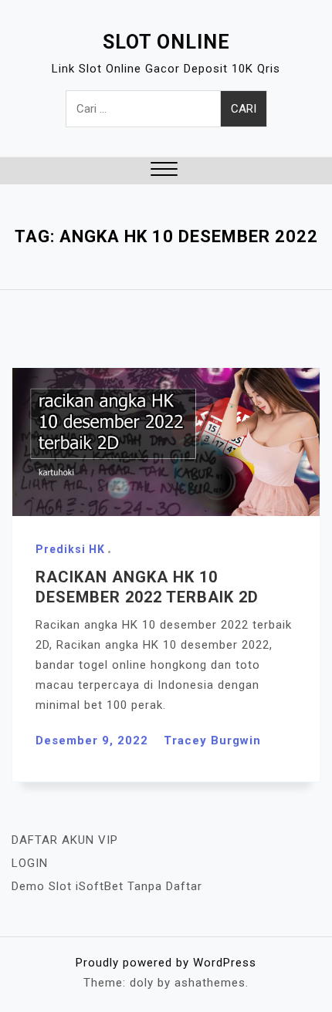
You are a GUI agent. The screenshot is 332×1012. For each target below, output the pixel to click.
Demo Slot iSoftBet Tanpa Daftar (107, 886)
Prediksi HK (70, 549)
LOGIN (30, 863)
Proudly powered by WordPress (166, 963)
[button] (164, 170)
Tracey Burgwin (212, 740)
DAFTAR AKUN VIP (65, 840)
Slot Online (166, 42)
